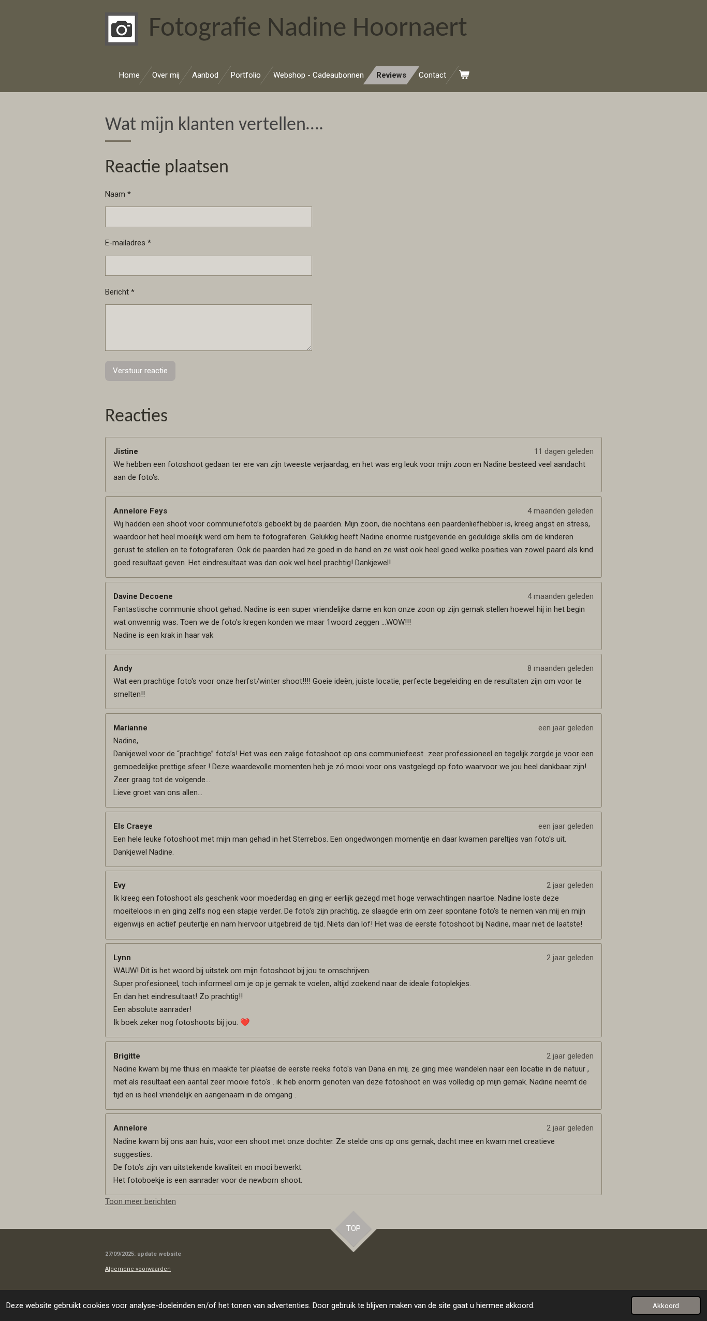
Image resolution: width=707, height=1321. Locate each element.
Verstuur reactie (140, 370)
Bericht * (120, 292)
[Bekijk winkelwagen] (464, 75)
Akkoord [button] (666, 1305)
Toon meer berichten (140, 1201)
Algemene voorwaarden (138, 1269)
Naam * (118, 194)
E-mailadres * (128, 242)
